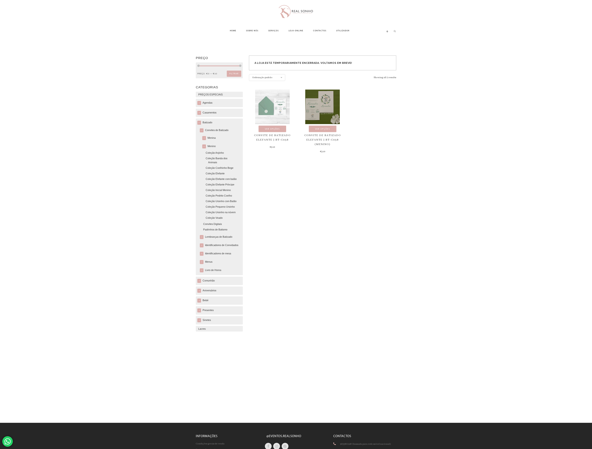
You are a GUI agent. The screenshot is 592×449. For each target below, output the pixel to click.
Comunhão (209, 280)
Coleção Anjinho (215, 153)
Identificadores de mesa (218, 253)
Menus (208, 261)
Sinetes (207, 320)
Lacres (202, 329)
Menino (212, 146)
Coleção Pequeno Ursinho (220, 206)
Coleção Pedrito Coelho (219, 195)
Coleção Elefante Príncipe (220, 184)
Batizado (207, 122)
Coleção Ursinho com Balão (221, 201)
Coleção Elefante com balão (221, 179)
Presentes (208, 310)
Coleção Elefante (215, 173)
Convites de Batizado (216, 130)
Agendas (207, 102)
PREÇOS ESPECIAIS (210, 94)
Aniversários (209, 290)
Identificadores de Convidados (221, 245)
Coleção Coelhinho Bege (219, 168)
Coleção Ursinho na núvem (221, 212)
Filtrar (234, 73)
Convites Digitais (212, 224)
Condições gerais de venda (210, 443)
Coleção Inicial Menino (218, 190)
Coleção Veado (214, 218)
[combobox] (267, 77)
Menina (212, 138)
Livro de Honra (213, 270)
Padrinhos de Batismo (215, 229)
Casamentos (209, 112)
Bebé (205, 300)
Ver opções (272, 128)
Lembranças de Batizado (218, 237)
